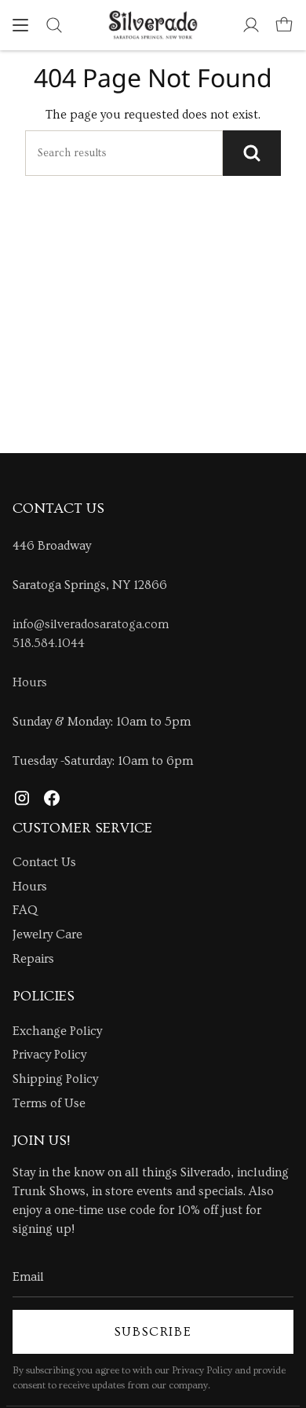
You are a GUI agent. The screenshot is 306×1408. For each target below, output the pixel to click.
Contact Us (44, 862)
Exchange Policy (57, 1031)
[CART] (284, 25)
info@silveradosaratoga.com (91, 624)
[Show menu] (20, 25)
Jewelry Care (47, 934)
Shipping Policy (55, 1079)
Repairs (33, 959)
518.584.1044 (49, 643)
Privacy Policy (49, 1055)
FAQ (25, 910)
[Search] (252, 153)
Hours (30, 682)
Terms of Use (49, 1103)
